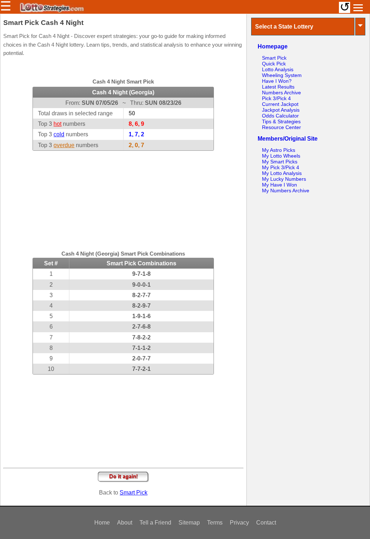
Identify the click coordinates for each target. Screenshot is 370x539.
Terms (215, 522)
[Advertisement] (123, 196)
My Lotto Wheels (281, 156)
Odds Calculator (280, 116)
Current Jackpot (280, 104)
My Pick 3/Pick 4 (280, 167)
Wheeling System (282, 75)
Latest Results (278, 87)
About (124, 522)
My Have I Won (279, 185)
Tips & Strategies (281, 121)
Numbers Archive (281, 92)
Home (102, 522)
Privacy (239, 522)
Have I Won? (277, 81)
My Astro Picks (278, 150)
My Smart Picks (279, 161)
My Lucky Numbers (284, 179)
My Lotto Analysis (282, 173)
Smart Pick (133, 492)
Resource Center (281, 127)
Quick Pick (274, 64)
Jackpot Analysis (281, 110)
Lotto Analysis (277, 69)
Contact (266, 522)
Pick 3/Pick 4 (276, 98)
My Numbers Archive (285, 190)
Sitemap (189, 522)
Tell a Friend (155, 522)
